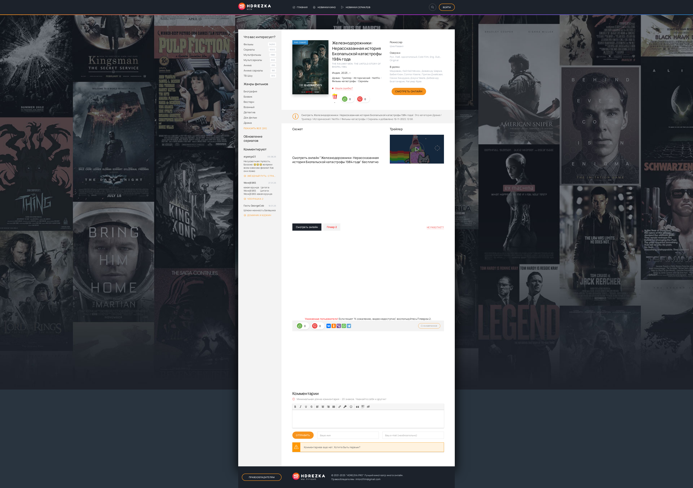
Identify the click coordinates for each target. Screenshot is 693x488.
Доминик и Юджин (259, 215)
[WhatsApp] (344, 326)
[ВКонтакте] (328, 326)
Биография (250, 91)
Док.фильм (250, 117)
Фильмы (248, 44)
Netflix (376, 78)
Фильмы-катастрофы (344, 81)
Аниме (248, 65)
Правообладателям (262, 477)
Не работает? (435, 227)
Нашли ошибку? (344, 88)
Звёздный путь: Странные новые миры (261, 175)
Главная (302, 7)
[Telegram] (349, 326)
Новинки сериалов (358, 7)
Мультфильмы (252, 54)
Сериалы (249, 49)
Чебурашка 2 (255, 198)
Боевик (248, 96)
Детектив (249, 112)
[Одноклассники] (334, 326)
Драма (248, 122)
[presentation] (295, 406)
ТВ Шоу (248, 75)
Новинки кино (327, 7)
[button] (295, 406)
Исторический (362, 78)
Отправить (303, 435)
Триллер (347, 78)
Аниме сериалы (253, 70)
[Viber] (339, 326)
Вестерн (249, 102)
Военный (249, 107)
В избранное (430, 326)
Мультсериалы (253, 60)
